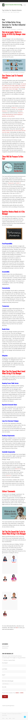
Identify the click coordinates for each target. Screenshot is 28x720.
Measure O (14, 107)
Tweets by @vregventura (8, 705)
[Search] (21, 5)
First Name (5, 663)
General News (5, 646)
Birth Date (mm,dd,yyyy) (7, 681)
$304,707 (17, 468)
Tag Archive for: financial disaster (12, 10)
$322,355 (8, 475)
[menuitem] (21, 5)
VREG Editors (20, 29)
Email (3, 675)
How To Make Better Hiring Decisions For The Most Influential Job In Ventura (13, 25)
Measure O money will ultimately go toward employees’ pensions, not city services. (12, 114)
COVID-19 (18, 183)
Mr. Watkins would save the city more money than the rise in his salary (13, 130)
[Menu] (24, 5)
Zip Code (4, 687)
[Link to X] (25, 717)
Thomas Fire (11, 183)
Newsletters (14, 29)
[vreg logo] (11, 5)
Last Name (4, 669)
